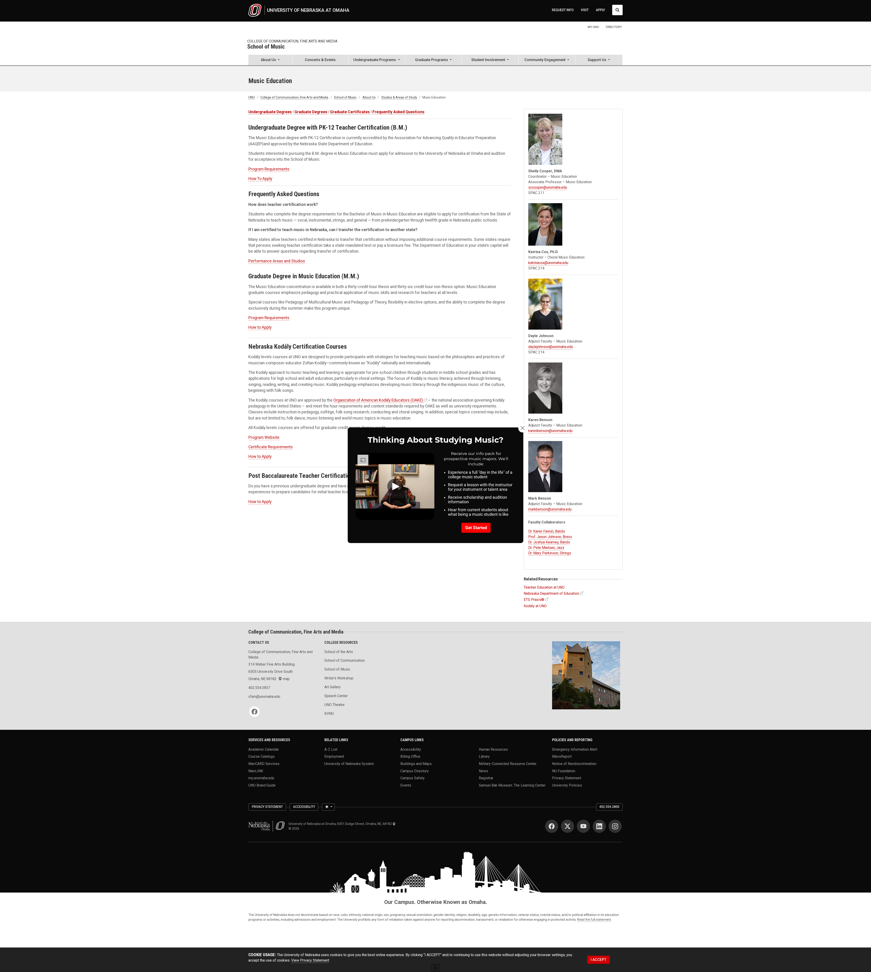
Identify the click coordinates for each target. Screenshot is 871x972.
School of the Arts (338, 652)
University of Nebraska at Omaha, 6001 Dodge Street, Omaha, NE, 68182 (340, 824)
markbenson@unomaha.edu (550, 509)
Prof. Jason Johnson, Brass (550, 537)
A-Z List (330, 749)
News (483, 771)
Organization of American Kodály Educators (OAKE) (378, 400)
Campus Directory (414, 771)
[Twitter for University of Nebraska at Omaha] (567, 826)
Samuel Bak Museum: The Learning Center (512, 785)
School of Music (266, 47)
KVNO (329, 713)
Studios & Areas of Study (399, 97)
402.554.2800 (609, 807)
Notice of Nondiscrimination (574, 764)
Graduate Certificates (350, 112)
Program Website (263, 437)
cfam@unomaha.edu (264, 696)
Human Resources (493, 749)
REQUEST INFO (563, 10)
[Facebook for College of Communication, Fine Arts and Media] (254, 711)
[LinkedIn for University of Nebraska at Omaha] (599, 826)
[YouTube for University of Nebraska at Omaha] (583, 826)
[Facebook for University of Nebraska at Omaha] (551, 826)
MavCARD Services (263, 764)
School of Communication (344, 660)
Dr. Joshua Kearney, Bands (549, 542)
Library (484, 756)
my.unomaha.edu (261, 778)
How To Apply (260, 178)
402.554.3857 (259, 688)
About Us (369, 97)
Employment (334, 756)
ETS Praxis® (534, 599)
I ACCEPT (598, 959)
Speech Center (336, 696)
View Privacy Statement (310, 960)
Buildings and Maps (416, 764)
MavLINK (255, 771)
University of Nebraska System (349, 764)
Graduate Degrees (310, 112)
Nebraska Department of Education (551, 593)
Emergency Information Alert (574, 749)
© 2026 (295, 828)
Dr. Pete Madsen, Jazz (546, 547)
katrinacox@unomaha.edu (548, 263)
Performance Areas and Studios (276, 261)
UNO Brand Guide (262, 785)
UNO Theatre (334, 705)
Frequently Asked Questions (398, 112)
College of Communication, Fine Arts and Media (292, 41)
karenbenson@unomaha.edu (550, 431)
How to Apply (260, 327)
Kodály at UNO (535, 606)
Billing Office (410, 756)
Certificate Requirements (270, 447)
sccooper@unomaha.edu (547, 187)
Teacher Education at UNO (544, 587)
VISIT (585, 10)
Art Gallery (332, 687)
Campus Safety (412, 778)
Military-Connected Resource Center (507, 764)
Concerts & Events (320, 60)
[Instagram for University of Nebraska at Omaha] (615, 826)
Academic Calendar (263, 749)
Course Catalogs (261, 756)
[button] (270, 60)
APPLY (600, 10)
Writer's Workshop (338, 678)
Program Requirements (268, 169)
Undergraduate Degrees (270, 112)
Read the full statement (594, 919)
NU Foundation (563, 771)
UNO (251, 97)
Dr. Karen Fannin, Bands (546, 531)
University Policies (567, 785)
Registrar (486, 778)
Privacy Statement (566, 778)
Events (405, 785)
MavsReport (562, 756)
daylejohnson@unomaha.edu (550, 347)
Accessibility (410, 749)
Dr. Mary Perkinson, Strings (549, 553)
